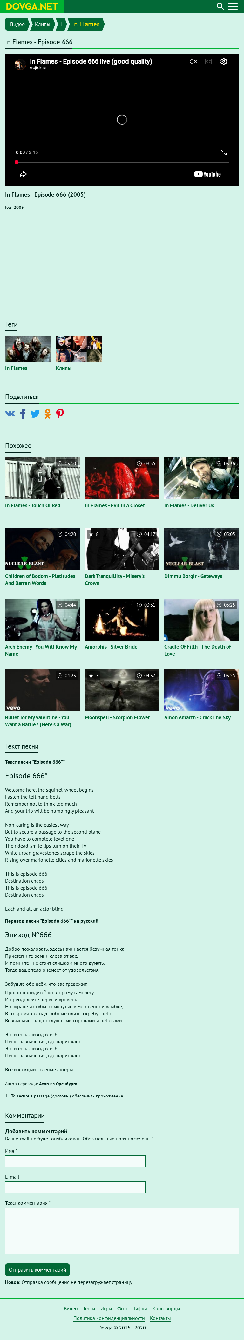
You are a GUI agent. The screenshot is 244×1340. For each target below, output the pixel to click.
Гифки (140, 1308)
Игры (106, 1308)
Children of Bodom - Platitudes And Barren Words (40, 580)
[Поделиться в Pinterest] (61, 413)
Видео (17, 24)
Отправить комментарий (37, 1269)
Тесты (89, 1308)
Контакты (160, 1318)
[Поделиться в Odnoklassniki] (49, 413)
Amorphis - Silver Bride (111, 646)
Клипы (42, 24)
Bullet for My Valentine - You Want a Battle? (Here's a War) (38, 721)
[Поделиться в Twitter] (36, 413)
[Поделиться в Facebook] (24, 413)
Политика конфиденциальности (109, 1318)
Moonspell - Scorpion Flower (117, 717)
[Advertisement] (122, 268)
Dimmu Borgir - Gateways (193, 576)
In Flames (86, 24)
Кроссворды (166, 1308)
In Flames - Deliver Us (189, 505)
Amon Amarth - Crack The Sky (197, 717)
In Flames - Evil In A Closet (115, 505)
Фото (123, 1308)
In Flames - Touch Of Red (32, 505)
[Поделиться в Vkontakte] (11, 413)
